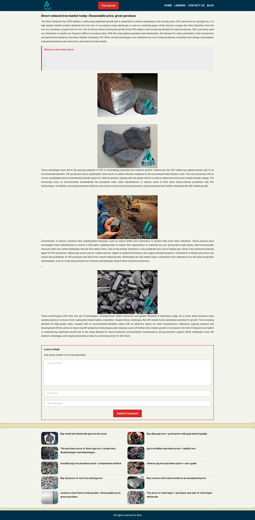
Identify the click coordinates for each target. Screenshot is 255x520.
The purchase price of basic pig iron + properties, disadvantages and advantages (88, 450)
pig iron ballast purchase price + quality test (171, 448)
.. (44, 60)
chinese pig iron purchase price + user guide (172, 463)
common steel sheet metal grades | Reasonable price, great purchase (90, 495)
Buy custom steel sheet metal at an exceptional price (176, 478)
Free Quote (108, 5)
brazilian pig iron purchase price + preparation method (90, 463)
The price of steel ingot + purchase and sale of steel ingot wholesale (179, 495)
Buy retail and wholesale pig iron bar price (83, 433)
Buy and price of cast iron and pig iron (81, 478)
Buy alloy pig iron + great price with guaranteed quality (177, 433)
